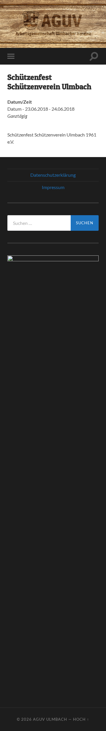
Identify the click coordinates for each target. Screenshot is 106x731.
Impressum (53, 187)
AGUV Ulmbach (50, 719)
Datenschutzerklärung (53, 175)
